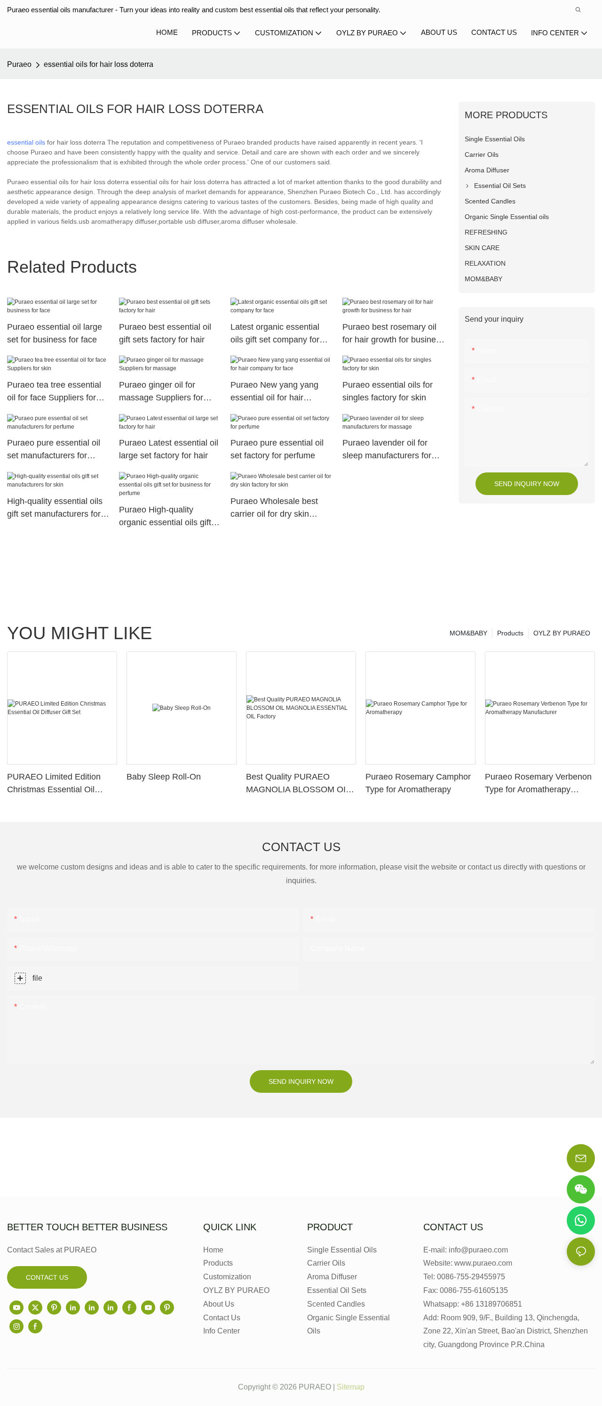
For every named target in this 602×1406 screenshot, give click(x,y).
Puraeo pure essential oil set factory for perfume (277, 449)
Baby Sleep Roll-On (164, 776)
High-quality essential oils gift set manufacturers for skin (55, 508)
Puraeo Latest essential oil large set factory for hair (168, 449)
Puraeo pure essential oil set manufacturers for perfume (53, 450)
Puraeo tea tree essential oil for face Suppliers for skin (54, 392)
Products (510, 633)
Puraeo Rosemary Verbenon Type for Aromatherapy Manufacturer (538, 784)
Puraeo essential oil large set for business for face (54, 333)
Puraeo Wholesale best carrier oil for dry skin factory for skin (274, 508)
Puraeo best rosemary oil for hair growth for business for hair (393, 334)
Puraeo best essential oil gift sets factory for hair (165, 333)
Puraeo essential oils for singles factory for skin (387, 391)
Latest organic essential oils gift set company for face (274, 334)
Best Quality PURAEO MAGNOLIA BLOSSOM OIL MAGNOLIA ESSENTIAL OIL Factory (300, 784)
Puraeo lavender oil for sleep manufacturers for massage (386, 450)
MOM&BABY (468, 633)
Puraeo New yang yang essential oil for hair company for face (274, 392)
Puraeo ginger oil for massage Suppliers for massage (161, 392)
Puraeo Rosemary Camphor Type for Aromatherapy (418, 783)
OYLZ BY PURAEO (561, 633)
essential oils (26, 142)
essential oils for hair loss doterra (98, 64)
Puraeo (19, 64)
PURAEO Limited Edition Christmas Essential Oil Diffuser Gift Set (54, 784)
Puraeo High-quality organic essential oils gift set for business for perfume (165, 517)
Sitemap (350, 1387)
